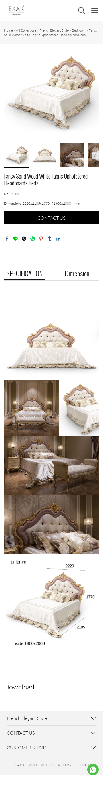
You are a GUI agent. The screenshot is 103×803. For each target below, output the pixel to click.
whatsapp (32, 239)
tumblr (50, 239)
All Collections (26, 30)
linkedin (58, 239)
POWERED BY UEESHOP (68, 764)
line (15, 239)
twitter (24, 239)
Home (8, 30)
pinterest (41, 239)
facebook (7, 239)
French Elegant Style (54, 30)
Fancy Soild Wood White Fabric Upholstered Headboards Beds (50, 32)
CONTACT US (51, 218)
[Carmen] (93, 769)
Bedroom (79, 30)
